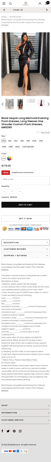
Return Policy (31, 360)
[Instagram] (20, 431)
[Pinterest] (14, 431)
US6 (22, 141)
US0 (3, 141)
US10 (34, 141)
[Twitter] (8, 431)
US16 (4, 147)
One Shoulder (15, 17)
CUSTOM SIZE (28, 147)
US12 (41, 141)
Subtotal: (5, 197)
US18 (10, 147)
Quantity (5, 186)
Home (4, 17)
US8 (28, 141)
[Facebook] (2, 431)
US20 (17, 147)
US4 (16, 141)
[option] (25, 64)
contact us (24, 289)
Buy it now (25, 218)
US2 (9, 141)
